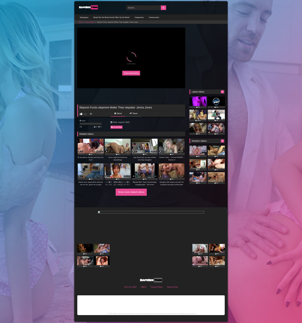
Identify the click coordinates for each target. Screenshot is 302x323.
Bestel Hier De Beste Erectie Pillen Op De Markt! (111, 17)
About (119, 113)
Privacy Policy (157, 287)
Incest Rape (90, 22)
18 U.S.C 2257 (130, 287)
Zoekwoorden (154, 17)
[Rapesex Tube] (87, 8)
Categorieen (139, 17)
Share (135, 113)
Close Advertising (131, 73)
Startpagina (84, 17)
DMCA (144, 287)
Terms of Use (172, 287)
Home (81, 22)
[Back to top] (294, 316)
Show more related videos (131, 192)
